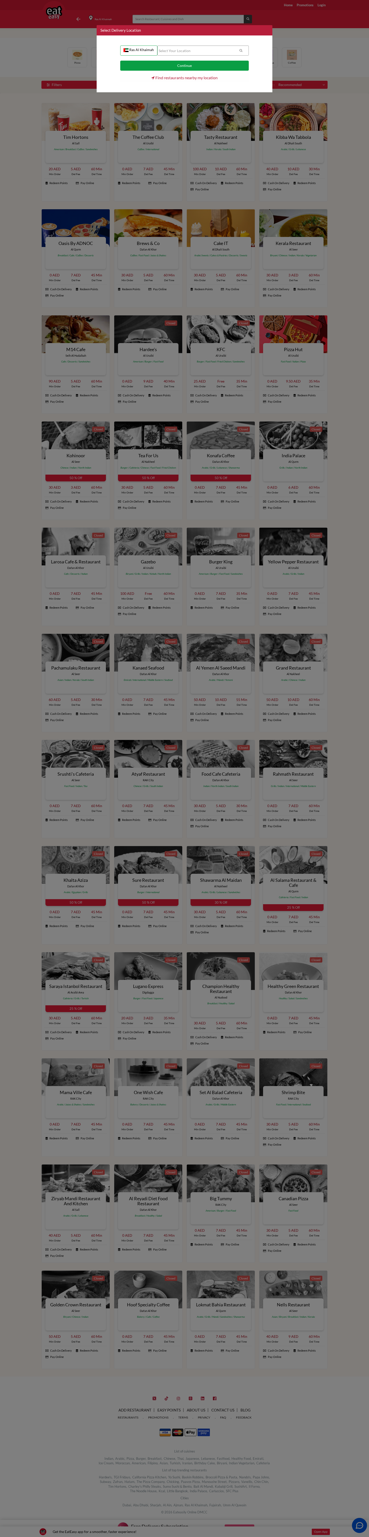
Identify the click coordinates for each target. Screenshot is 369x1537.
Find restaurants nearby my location (186, 77)
